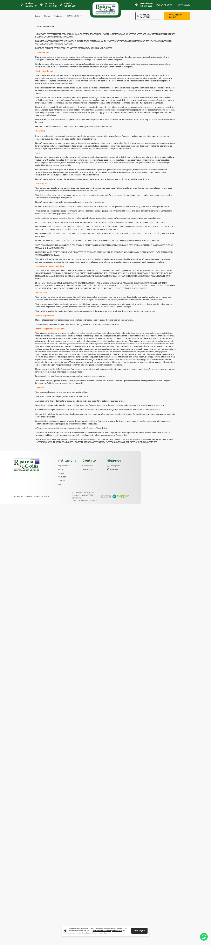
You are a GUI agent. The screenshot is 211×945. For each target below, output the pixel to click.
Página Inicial (63, 465)
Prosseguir (139, 930)
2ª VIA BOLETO (184, 5)
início (37, 26)
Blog (59, 484)
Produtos (58, 16)
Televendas (87, 469)
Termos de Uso (117, 931)
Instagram (115, 465)
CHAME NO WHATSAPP (145, 16)
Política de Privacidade (102, 931)
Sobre (60, 469)
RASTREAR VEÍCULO (164, 5)
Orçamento (87, 465)
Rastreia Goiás (72, 16)
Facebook (114, 469)
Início (37, 16)
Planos (47, 16)
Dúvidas (61, 480)
